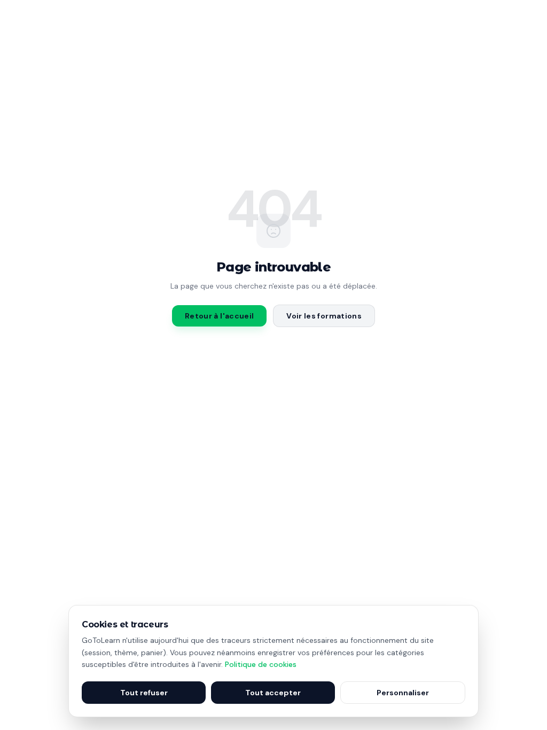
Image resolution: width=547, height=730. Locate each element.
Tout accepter (273, 692)
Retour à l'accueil (219, 316)
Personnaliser (403, 692)
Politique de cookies (260, 664)
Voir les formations (324, 316)
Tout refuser (144, 692)
